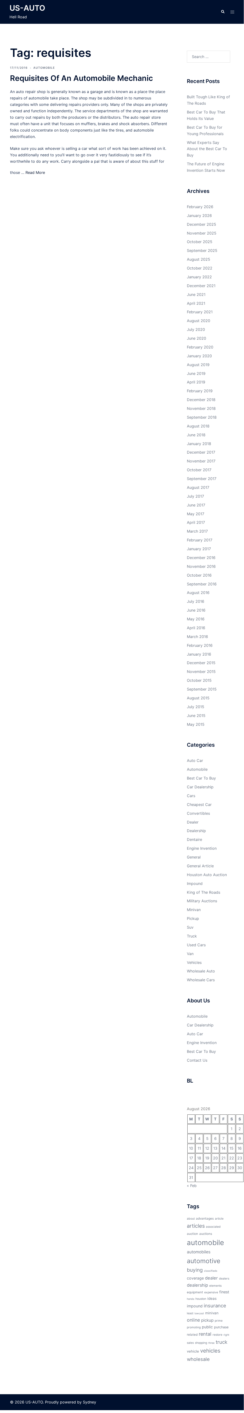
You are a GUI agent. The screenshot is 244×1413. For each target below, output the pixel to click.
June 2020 (196, 338)
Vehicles (194, 962)
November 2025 (201, 233)
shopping (201, 1342)
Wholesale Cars (201, 979)
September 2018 (202, 417)
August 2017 (198, 487)
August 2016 (198, 592)
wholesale (198, 1359)
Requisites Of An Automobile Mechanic (81, 78)
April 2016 (196, 627)
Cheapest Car (199, 804)
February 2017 (199, 540)
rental (205, 1334)
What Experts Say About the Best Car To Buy (207, 149)
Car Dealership (200, 787)
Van (190, 953)
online (193, 1320)
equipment (195, 1292)
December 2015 (201, 662)
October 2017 (199, 469)
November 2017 (201, 461)
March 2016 (197, 636)
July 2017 (195, 496)
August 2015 (198, 698)
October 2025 (199, 241)
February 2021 (200, 311)
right (226, 1334)
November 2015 (201, 671)
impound (195, 1306)
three (211, 1342)
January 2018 (199, 443)
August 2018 (198, 426)
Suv (190, 927)
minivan (212, 1313)
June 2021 (196, 294)
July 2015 (195, 706)
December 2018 (201, 399)
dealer (211, 1278)
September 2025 (202, 250)
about (191, 1218)
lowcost (199, 1313)
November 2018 (201, 408)
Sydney (89, 1402)
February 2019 (200, 390)
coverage (195, 1278)
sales (190, 1342)
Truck (192, 936)
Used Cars (196, 944)
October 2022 (199, 268)
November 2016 (201, 566)
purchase (221, 1327)
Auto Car (195, 760)
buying (195, 1270)
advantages (205, 1218)
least (190, 1313)
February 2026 (200, 206)
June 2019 (196, 373)
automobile (205, 1242)
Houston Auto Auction (207, 874)
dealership (197, 1285)
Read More (35, 172)
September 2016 (202, 584)
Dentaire (194, 839)
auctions (205, 1234)
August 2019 (198, 364)
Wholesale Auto (201, 971)
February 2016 (200, 645)
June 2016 (196, 610)
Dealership (196, 830)
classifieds (210, 1270)
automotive (203, 1261)
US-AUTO (27, 8)
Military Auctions (202, 900)
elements (215, 1285)
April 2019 (196, 382)
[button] (222, 12)
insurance (215, 1306)
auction (192, 1234)
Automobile (44, 67)
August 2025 (198, 259)
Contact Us (197, 1060)
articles (196, 1226)
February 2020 (200, 347)
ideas (212, 1298)
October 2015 (199, 680)
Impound (195, 883)
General (194, 857)
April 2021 (196, 303)
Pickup (193, 918)
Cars (191, 795)
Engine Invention (202, 848)
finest (224, 1292)
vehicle (193, 1351)
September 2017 (201, 478)
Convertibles (198, 813)
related (192, 1334)
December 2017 (201, 452)
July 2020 (196, 329)
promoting (194, 1327)
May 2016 (195, 619)
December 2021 (201, 285)
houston (200, 1298)
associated (213, 1226)
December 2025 (201, 224)
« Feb (192, 1185)
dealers (224, 1278)
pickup (207, 1320)
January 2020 (199, 355)
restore (217, 1334)
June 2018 (196, 434)
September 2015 (202, 689)
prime (219, 1320)
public (207, 1327)
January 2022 (199, 277)
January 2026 (199, 215)
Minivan (194, 909)
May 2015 (195, 724)
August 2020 (198, 320)
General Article (200, 866)
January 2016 (199, 654)
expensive (211, 1292)
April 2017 (196, 522)
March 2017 (197, 531)
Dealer (193, 822)
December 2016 (201, 557)
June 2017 (196, 505)
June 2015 (196, 715)
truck (221, 1342)
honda (190, 1298)
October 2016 (199, 575)
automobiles (198, 1251)
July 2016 (195, 601)
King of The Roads (203, 892)
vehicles (210, 1350)
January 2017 (199, 548)
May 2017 (195, 513)
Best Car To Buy (201, 778)
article (219, 1218)
